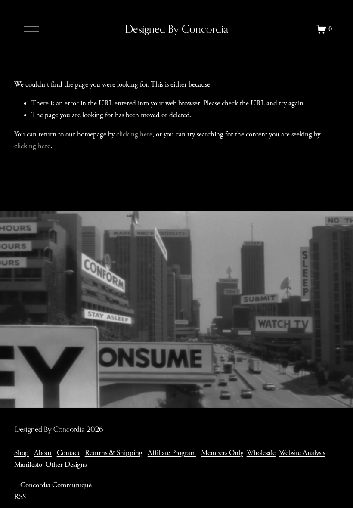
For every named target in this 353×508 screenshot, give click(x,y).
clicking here (134, 134)
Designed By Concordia (176, 28)
